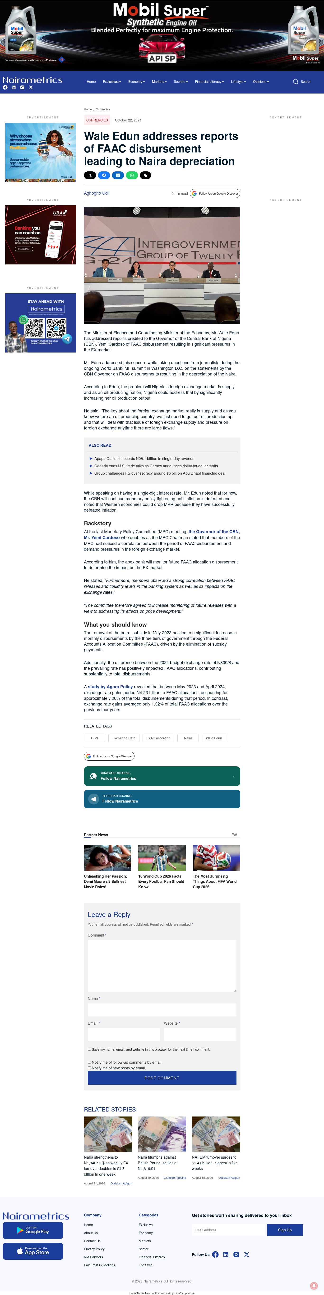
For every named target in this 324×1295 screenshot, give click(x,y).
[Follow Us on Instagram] (236, 1254)
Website (172, 1023)
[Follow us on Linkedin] (13, 86)
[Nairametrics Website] (32, 79)
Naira (188, 738)
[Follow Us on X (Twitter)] (246, 1254)
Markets (145, 1240)
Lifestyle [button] (237, 81)
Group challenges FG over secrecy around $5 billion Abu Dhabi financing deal (160, 473)
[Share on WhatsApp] (132, 175)
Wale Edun (214, 738)
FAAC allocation (158, 738)
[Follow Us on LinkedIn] (225, 1254)
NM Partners (93, 1257)
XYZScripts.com (185, 1293)
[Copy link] (145, 175)
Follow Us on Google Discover (218, 193)
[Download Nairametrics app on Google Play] (33, 1230)
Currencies (103, 109)
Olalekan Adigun (121, 1183)
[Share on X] (90, 175)
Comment (97, 935)
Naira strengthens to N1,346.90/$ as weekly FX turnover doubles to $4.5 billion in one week (106, 1165)
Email (94, 1023)
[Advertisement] (283, 152)
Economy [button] (135, 81)
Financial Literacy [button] (208, 81)
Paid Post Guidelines (99, 1265)
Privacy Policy (94, 1248)
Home (91, 81)
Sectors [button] (179, 81)
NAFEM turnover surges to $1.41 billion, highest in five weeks (215, 1162)
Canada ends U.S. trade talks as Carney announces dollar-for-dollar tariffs (156, 466)
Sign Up (285, 1229)
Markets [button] (158, 81)
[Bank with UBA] (40, 234)
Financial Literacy (152, 1257)
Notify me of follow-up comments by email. (127, 1062)
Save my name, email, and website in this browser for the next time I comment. (151, 1049)
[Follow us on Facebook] (5, 86)
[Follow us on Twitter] (30, 86)
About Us (91, 1232)
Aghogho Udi (96, 193)
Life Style (146, 1265)
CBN (94, 738)
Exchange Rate (123, 738)
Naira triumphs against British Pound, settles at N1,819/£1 (157, 1162)
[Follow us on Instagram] (22, 86)
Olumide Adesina (175, 1177)
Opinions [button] (259, 81)
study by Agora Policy (110, 686)
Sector (143, 1248)
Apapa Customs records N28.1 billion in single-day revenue (144, 458)
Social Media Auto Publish (144, 1293)
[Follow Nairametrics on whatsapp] (40, 323)
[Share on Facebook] (104, 175)
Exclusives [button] (111, 81)
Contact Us (92, 1240)
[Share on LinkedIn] (118, 175)
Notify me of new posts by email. (119, 1068)
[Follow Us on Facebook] (215, 1254)
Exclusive (146, 1224)
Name (94, 998)
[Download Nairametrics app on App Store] (33, 1251)
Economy (146, 1232)
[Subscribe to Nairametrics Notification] (314, 1286)
